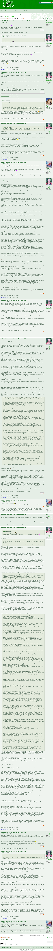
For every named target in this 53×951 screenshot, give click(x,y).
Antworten (4, 18)
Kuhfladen (12, 16)
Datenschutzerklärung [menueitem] (12, 10)
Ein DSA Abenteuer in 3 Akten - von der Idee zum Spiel (15, 15)
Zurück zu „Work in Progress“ (7, 939)
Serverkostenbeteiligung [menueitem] (22, 10)
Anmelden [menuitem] (50, 10)
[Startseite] (8, 0)
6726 (49, 23)
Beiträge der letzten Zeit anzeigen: (14, 935)
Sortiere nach (27, 935)
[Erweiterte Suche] (52, 2)
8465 (49, 44)
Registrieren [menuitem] (45, 10)
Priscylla (47, 41)
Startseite (3, 12)
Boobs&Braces (7, 16)
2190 (49, 107)
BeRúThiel (47, 105)
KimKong (47, 168)
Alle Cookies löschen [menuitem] (39, 947)
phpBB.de (31, 950)
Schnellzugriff (4, 10)
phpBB (23, 949)
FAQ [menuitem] (34, 10)
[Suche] (50, 2)
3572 (49, 171)
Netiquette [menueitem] (30, 10)
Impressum (32, 947)
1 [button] (46, 18)
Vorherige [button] (45, 18)
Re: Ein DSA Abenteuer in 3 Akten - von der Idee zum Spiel (15, 21)
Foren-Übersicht (9, 12)
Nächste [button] (52, 18)
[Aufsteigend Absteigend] (39, 935)
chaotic (47, 20)
